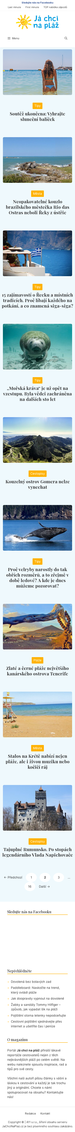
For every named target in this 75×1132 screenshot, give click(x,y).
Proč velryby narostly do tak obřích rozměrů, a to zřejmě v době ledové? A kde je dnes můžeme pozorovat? (37, 577)
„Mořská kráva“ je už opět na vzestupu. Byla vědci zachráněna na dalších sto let (37, 393)
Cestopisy (37, 473)
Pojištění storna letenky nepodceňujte (38, 1015)
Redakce (30, 1113)
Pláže (37, 660)
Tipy (37, 106)
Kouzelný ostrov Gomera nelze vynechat (37, 484)
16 (31, 886)
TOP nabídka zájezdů (55, 7)
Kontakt (45, 1113)
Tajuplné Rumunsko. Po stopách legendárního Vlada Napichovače (37, 852)
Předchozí (13, 877)
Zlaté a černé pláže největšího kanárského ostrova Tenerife (37, 670)
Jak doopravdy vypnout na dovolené (37, 998)
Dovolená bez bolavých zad (31, 982)
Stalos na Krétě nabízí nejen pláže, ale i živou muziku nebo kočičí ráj (38, 761)
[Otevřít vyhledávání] (66, 38)
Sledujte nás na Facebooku (37, 2)
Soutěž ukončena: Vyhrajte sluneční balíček (37, 116)
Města (37, 193)
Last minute (14, 7)
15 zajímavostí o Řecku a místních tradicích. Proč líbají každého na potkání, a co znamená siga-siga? (37, 300)
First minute (32, 7)
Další (44, 886)
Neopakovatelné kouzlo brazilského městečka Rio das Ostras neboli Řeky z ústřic (37, 206)
